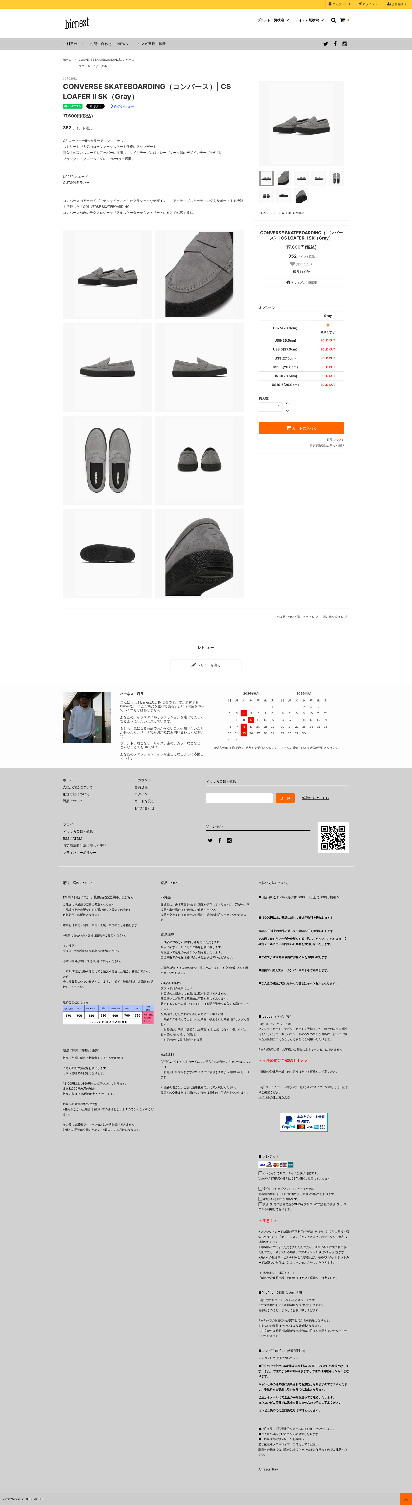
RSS (66, 838)
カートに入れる (304, 428)
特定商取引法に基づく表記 (327, 445)
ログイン (368, 4)
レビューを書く (208, 665)
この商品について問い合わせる (294, 617)
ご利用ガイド (73, 44)
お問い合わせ (101, 44)
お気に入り (304, 264)
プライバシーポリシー (79, 852)
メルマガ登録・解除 (150, 44)
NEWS (122, 44)
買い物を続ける (333, 617)
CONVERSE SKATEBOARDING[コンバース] (107, 59)
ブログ (68, 824)
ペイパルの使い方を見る (274, 1097)
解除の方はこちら (315, 798)
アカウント (340, 4)
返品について (335, 439)
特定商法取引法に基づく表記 (84, 845)
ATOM (77, 838)
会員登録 (397, 4)
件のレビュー (122, 106)
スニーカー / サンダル (93, 66)
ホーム (67, 59)
